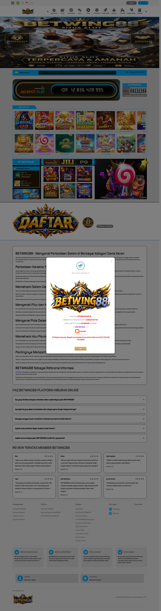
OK (80, 349)
